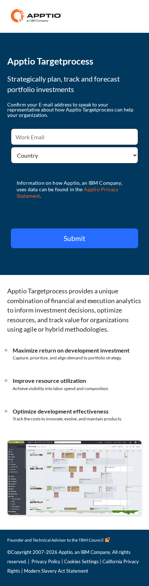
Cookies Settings (81, 561)
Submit (74, 238)
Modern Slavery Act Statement (56, 571)
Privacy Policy (45, 561)
